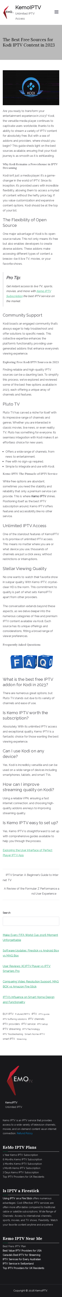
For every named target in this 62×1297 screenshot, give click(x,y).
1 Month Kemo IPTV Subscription (21, 1168)
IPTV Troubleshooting (13, 1034)
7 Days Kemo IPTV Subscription (21, 1172)
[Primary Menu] (56, 12)
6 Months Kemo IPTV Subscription (22, 1159)
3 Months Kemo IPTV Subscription (22, 1163)
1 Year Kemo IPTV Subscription (20, 1155)
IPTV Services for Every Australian (22, 1259)
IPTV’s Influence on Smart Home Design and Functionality (28, 999)
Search (7, 912)
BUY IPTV (8, 1014)
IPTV (34, 1013)
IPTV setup (42, 1024)
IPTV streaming (12, 1028)
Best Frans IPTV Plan (14, 1246)
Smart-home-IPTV (35, 1034)
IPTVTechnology (31, 1029)
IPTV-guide (43, 1014)
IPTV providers (11, 1024)
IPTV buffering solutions (15, 1019)
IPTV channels (36, 1019)
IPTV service (28, 1024)
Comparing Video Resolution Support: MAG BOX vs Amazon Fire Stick (31, 984)
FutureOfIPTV (22, 1014)
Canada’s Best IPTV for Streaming (22, 1255)
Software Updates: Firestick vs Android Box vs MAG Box (31, 953)
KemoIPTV (28, 7)
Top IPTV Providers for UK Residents (23, 1176)
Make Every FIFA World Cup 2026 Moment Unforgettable (30, 937)
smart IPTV (9, 1038)
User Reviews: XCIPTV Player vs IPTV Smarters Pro (27, 968)
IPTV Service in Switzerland (18, 1263)
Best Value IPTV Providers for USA (22, 1250)
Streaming (22, 1039)
